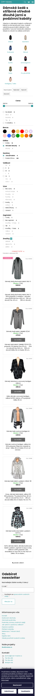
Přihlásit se (8, 602)
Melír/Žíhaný (10, 208)
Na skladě (10, 112)
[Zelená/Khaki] (18, 136)
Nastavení (17, 685)
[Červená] (22, 131)
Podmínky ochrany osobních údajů (13, 622)
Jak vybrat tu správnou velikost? (12, 625)
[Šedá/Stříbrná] (13, 136)
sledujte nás (9, 662)
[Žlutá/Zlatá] (22, 136)
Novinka (9, 117)
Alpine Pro (10, 244)
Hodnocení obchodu (9, 618)
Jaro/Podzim (12, 155)
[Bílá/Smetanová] (9, 131)
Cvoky (8, 217)
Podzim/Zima (12, 158)
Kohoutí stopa (11, 191)
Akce (8, 115)
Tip (7, 120)
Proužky (9, 194)
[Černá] (5, 131)
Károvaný (10, 200)
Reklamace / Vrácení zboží (11, 631)
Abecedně (6, 94)
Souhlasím (25, 691)
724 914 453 (9, 658)
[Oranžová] (26, 136)
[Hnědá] (13, 131)
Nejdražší (23, 90)
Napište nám (6, 636)
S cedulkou (10, 123)
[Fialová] (31, 131)
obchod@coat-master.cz (13, 656)
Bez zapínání (11, 220)
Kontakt (4, 616)
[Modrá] (9, 136)
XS (7, 165)
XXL (8, 179)
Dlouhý (9, 148)
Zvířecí (9, 205)
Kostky (8, 202)
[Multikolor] (31, 136)
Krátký (9, 143)
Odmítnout (9, 691)
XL (7, 176)
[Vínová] (26, 131)
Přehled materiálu (8, 629)
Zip (7, 226)
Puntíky (9, 197)
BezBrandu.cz (7, 647)
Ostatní (9, 210)
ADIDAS (9, 241)
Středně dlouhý (13, 146)
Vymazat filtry (17, 251)
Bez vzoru (10, 189)
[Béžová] (18, 131)
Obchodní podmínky (9, 620)
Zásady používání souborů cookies (13, 638)
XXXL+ (8, 182)
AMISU (8, 247)
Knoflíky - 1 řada (12, 228)
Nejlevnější (16, 90)
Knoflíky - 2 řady (12, 223)
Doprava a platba (8, 627)
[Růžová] (5, 136)
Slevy (3, 634)
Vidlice (9, 231)
